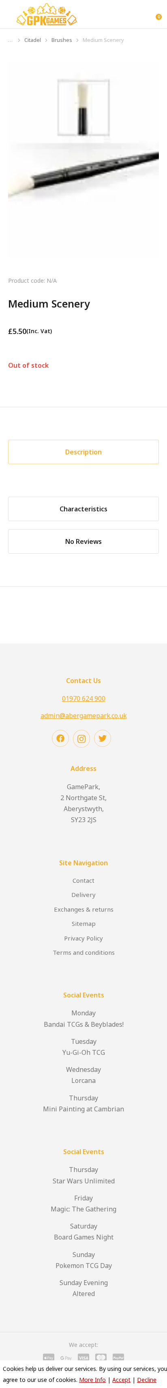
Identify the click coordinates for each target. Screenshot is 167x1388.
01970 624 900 (83, 698)
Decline (146, 1380)
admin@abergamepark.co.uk (84, 715)
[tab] (83, 452)
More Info (92, 1380)
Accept (121, 1380)
